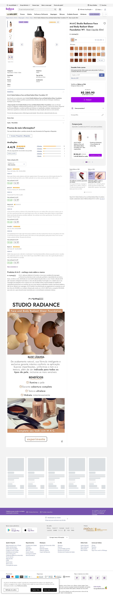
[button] (87, 99)
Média (37, 72)
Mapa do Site (9, 558)
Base (31, 18)
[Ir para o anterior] (71, 183)
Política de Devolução (11, 547)
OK (102, 75)
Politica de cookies (22, 586)
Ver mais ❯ (102, 199)
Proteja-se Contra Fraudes (12, 550)
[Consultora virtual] (60, 9)
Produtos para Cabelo (31, 545)
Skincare (62, 14)
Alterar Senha (84, 549)
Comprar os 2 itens (95, 155)
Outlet (7, 560)
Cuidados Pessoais (72, 14)
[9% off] (76, 48)
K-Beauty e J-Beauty (44, 550)
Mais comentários (12, 266)
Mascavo (60, 547)
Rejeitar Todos (35, 590)
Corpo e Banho (29, 552)
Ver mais (101, 60)
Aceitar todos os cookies (50, 590)
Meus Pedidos (93, 5)
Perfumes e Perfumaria (41, 14)
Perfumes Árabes (44, 549)
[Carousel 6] (41, 66)
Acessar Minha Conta (98, 9)
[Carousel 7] (42, 66)
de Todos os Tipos (40, 77)
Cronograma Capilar (31, 553)
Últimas (93, 545)
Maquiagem (53, 14)
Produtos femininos (33, 512)
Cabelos (29, 14)
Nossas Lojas (35, 5)
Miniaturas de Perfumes (63, 550)
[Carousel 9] (45, 66)
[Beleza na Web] (10, 9)
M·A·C (16, 18)
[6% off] (94, 54)
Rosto (27, 18)
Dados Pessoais (85, 545)
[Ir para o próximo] (105, 183)
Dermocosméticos (30, 555)
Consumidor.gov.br (11, 553)
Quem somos (9, 563)
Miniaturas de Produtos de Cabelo (66, 552)
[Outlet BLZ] (95, 14)
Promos (22, 14)
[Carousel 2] (85, 192)
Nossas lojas (9, 562)
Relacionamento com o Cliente (13, 545)
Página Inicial (9, 18)
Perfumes (28, 547)
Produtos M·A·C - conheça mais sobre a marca (26, 272)
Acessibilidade (12, 5)
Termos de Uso (9, 557)
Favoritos (104, 5)
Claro (8, 77)
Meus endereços (85, 547)
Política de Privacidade (11, 549)
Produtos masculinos (47, 512)
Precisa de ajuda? (58, 5)
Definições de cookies (11, 590)
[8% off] (81, 48)
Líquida (9, 81)
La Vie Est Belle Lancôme (64, 549)
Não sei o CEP (74, 78)
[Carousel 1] (84, 192)
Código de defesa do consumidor (14, 555)
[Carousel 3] (87, 192)
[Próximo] (92, 162)
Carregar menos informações (57, 537)
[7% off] (94, 48)
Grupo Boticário (24, 5)
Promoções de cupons (11, 565)
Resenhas (94, 547)
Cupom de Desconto (45, 552)
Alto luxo (94, 549)
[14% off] (72, 48)
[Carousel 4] (88, 192)
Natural (38, 81)
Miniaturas (83, 14)
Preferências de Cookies (12, 552)
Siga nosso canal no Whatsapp (99, 550)
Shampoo (60, 545)
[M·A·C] (74, 34)
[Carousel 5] (89, 192)
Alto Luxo (42, 547)
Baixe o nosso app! (46, 5)
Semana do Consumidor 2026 (47, 545)
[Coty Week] (12, 14)
